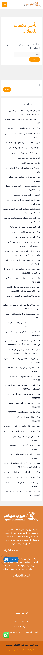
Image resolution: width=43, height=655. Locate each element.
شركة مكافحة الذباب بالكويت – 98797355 (24, 412)
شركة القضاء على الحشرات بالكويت (26, 237)
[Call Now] (6, 559)
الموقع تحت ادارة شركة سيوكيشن (21, 650)
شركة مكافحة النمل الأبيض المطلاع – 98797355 (21, 431)
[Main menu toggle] (4, 4)
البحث (38, 85)
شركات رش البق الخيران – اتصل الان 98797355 (21, 472)
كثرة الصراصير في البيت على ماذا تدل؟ (25, 227)
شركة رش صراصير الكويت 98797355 (25, 232)
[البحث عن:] (27, 54)
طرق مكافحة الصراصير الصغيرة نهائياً (26, 153)
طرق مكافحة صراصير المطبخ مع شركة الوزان (22, 142)
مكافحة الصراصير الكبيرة (30, 163)
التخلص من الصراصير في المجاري (27, 195)
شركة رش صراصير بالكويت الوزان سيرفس (23, 128)
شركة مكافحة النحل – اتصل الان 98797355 (23, 477)
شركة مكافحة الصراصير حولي (28, 158)
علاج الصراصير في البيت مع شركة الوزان (24, 148)
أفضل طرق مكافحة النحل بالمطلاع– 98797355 (22, 426)
